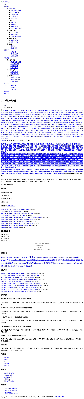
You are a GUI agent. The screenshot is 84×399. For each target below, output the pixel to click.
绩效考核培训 (70, 263)
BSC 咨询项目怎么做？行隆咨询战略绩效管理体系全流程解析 (18, 291)
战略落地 (13, 22)
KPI (13, 257)
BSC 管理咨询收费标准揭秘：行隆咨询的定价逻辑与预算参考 (18, 287)
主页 (5, 105)
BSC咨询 (6, 257)
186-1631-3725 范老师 (11, 390)
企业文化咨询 (14, 32)
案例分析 (13, 52)
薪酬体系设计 (14, 34)
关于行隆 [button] (6, 83)
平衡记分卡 (23, 260)
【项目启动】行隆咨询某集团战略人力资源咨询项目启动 (17, 223)
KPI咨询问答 (14, 66)
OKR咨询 (35, 257)
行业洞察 (6, 93)
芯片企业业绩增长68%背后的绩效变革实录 (13, 215)
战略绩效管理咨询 (15, 10)
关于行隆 (6, 361)
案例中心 (6, 359)
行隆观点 (6, 91)
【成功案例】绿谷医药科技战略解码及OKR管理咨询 (16, 225)
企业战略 (67, 257)
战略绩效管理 (33, 260)
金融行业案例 (14, 56)
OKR (31, 257)
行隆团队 (13, 87)
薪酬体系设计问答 (15, 78)
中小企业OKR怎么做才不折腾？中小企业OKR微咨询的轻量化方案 (20, 275)
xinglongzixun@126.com (11, 393)
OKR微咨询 (45, 257)
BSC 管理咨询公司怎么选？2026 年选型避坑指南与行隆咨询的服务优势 (21, 289)
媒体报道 (13, 85)
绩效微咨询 (13, 18)
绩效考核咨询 (64, 263)
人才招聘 (13, 89)
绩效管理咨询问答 (15, 62)
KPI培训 (21, 257)
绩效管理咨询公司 (39, 263)
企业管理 (71, 257)
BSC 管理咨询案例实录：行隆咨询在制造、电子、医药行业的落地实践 (21, 285)
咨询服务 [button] (6, 6)
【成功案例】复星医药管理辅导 (10, 227)
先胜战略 (75, 257)
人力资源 (62, 257)
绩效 (82, 260)
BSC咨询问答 (14, 68)
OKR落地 (58, 257)
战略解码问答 (14, 72)
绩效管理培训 (49, 263)
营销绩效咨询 (14, 40)
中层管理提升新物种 (16, 36)
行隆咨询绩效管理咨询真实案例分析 (11, 211)
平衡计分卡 (18, 260)
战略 (28, 260)
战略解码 (13, 24)
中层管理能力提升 (9, 381)
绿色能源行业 (78, 263)
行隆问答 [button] (6, 58)
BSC (2, 257)
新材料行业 (60, 260)
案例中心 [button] (6, 50)
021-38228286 (8, 392)
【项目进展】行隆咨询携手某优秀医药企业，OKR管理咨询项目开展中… (22, 217)
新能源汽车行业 (69, 260)
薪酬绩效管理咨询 (14, 266)
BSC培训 (10, 257)
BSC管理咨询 (14, 16)
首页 (5, 4)
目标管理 (78, 260)
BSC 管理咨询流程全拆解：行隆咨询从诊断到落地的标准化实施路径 (20, 283)
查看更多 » (11, 206)
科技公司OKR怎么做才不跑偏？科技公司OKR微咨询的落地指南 (19, 273)
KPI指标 (25, 257)
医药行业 (6, 260)
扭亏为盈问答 (14, 81)
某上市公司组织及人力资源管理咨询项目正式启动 (15, 209)
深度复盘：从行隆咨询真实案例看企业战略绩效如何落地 (17, 213)
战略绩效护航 (14, 26)
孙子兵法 (13, 260)
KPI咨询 (17, 257)
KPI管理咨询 (14, 14)
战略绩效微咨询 (59, 173)
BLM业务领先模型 (15, 28)
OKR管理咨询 (14, 12)
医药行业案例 (14, 54)
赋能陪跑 (13, 46)
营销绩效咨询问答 (15, 80)
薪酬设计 (22, 266)
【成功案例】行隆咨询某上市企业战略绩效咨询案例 (16, 221)
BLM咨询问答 (14, 74)
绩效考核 (57, 263)
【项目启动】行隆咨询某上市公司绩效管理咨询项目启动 (17, 219)
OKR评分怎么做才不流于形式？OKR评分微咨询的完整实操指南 (19, 279)
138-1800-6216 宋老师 (11, 388)
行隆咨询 (28, 266)
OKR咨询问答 (14, 64)
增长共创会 (13, 48)
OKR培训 (40, 257)
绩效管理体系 (17, 263)
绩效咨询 (2, 263)
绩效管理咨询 (11, 8)
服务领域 (6, 357)
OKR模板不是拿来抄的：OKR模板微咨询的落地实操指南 (17, 277)
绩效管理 (9, 263)
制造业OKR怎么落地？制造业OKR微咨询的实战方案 (16, 281)
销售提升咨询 (14, 42)
